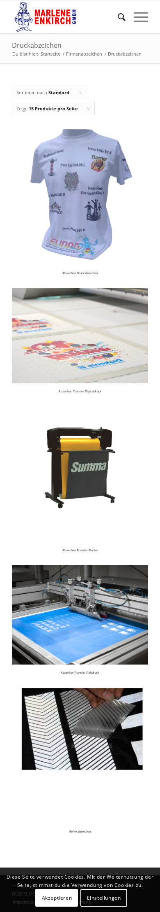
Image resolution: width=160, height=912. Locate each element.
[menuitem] (118, 16)
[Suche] (118, 16)
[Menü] (137, 16)
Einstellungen (104, 897)
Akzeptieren (57, 897)
